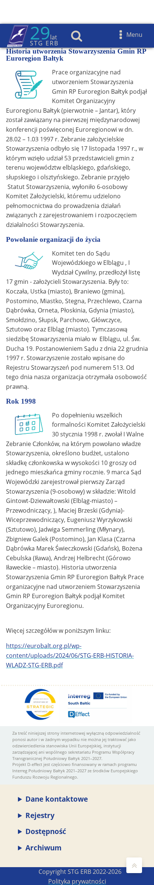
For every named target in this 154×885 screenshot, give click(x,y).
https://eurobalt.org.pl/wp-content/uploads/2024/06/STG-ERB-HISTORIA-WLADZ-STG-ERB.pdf (70, 655)
